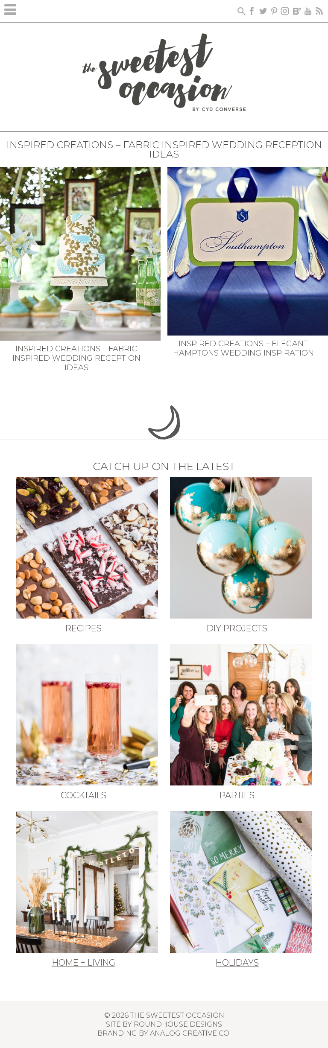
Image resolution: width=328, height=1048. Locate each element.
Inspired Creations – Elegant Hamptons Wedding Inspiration (243, 348)
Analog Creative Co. (190, 1033)
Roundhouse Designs (178, 1024)
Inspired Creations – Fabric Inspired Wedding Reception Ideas (76, 358)
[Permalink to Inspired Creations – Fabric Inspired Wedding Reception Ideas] (80, 253)
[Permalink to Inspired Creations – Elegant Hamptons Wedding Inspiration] (247, 250)
